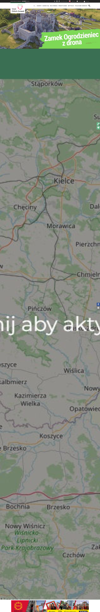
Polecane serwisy (81, 5)
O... (35, 5)
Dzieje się (46, 5)
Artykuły (71, 5)
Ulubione (80, 1)
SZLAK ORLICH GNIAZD (15, 1)
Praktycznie (62, 5)
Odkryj (39, 5)
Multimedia (53, 5)
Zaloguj (87, 1)
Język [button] (73, 1)
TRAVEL (26, 1)
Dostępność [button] (63, 1)
